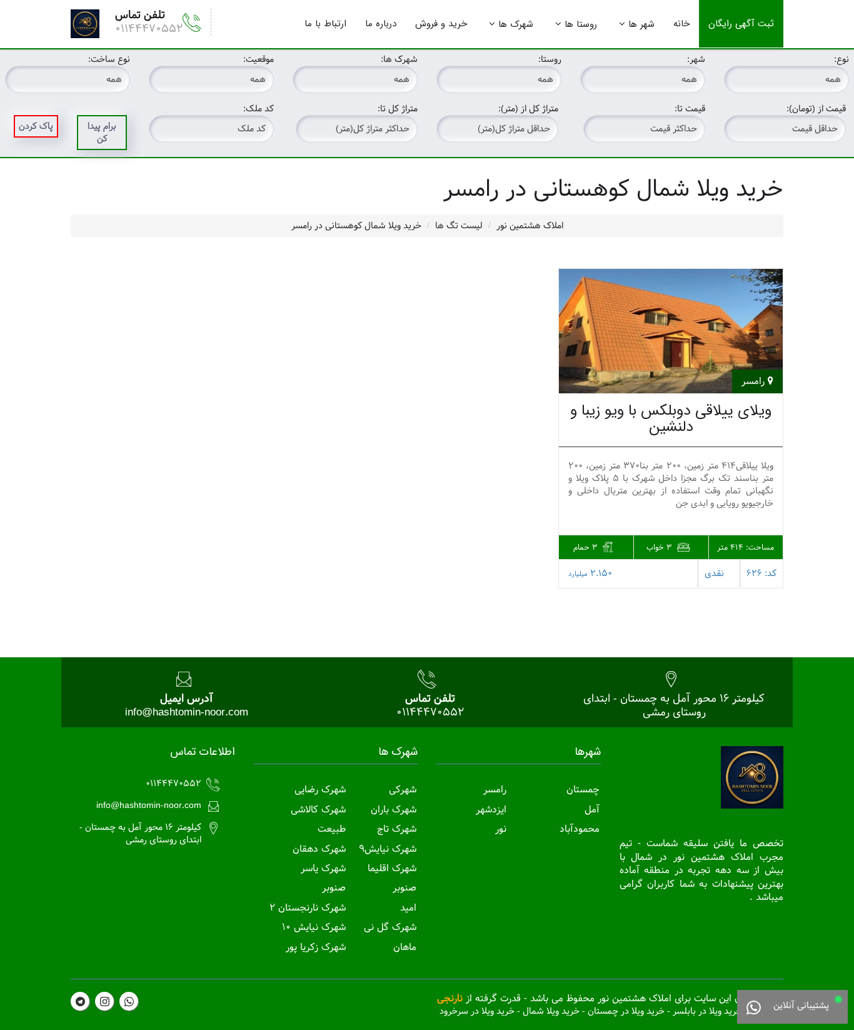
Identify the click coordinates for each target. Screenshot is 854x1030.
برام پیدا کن (102, 132)
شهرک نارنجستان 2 (307, 907)
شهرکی (402, 789)
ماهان (404, 947)
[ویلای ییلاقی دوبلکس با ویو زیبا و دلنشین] (671, 331)
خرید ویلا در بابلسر (707, 1011)
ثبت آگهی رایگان (741, 23)
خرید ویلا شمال (551, 1011)
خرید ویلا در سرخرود (477, 1011)
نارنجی (450, 998)
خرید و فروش (441, 23)
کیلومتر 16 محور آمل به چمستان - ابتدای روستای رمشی (674, 705)
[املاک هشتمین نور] (85, 24)
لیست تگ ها (459, 225)
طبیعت (332, 829)
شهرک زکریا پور (316, 947)
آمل (592, 809)
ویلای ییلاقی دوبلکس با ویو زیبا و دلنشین (670, 419)
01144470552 (149, 28)
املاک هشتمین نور (529, 225)
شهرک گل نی (390, 927)
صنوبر (404, 887)
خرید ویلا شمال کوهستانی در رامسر (356, 225)
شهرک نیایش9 (387, 849)
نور (500, 829)
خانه (681, 23)
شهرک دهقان (319, 849)
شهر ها (641, 24)
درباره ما (380, 23)
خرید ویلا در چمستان (626, 1011)
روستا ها (581, 24)
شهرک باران (393, 809)
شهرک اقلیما (392, 868)
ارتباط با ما (325, 23)
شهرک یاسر (323, 868)
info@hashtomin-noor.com (186, 712)
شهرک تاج (396, 829)
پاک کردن (36, 126)
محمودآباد (580, 829)
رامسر (494, 789)
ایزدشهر (491, 809)
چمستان (583, 789)
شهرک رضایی (320, 789)
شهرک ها (515, 24)
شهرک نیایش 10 (314, 927)
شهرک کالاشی (318, 809)
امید (408, 907)
